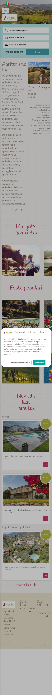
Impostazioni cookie (20, 362)
